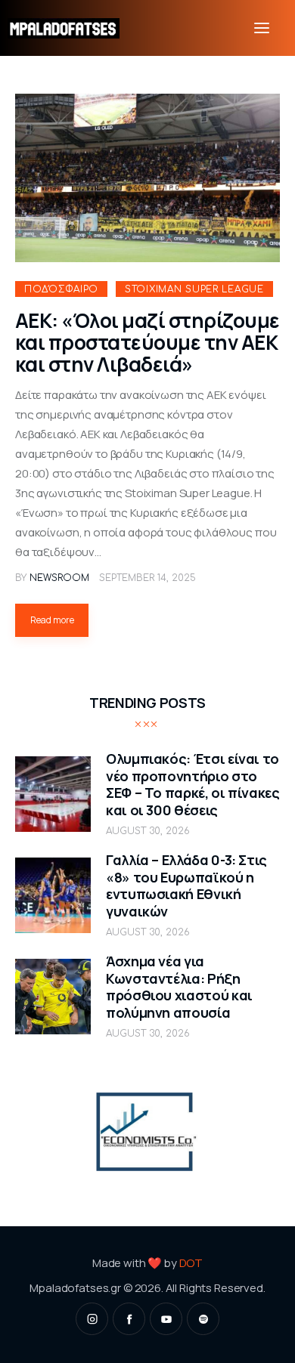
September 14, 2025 (147, 578)
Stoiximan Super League (194, 289)
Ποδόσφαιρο (61, 289)
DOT (191, 1262)
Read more (52, 620)
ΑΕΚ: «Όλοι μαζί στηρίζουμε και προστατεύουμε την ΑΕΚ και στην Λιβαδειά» (147, 342)
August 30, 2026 (148, 831)
